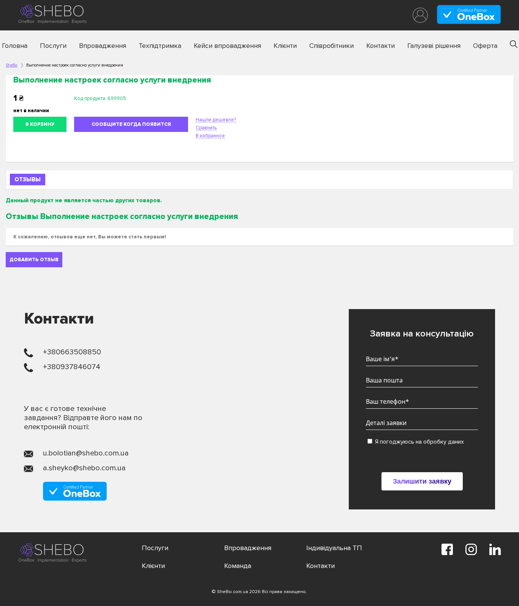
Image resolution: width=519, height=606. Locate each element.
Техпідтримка (160, 45)
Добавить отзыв (34, 260)
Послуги (53, 45)
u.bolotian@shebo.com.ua (86, 453)
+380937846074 (71, 366)
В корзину (40, 124)
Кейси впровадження (227, 45)
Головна (14, 45)
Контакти (380, 45)
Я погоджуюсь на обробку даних (418, 442)
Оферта (485, 45)
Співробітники (331, 45)
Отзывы (27, 179)
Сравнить (206, 128)
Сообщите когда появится (131, 124)
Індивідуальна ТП (334, 548)
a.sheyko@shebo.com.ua (84, 468)
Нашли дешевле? (216, 120)
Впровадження (102, 45)
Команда (237, 566)
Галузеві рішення (433, 45)
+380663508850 (72, 352)
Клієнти (285, 45)
